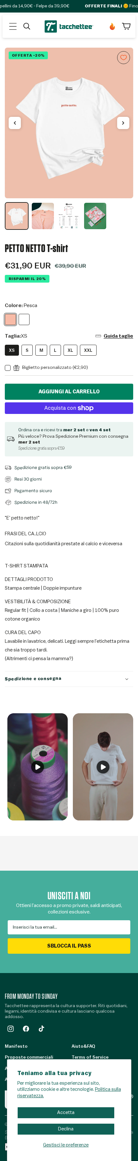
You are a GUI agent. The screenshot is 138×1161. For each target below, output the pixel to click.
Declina (65, 1129)
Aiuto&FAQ (83, 1046)
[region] (69, 139)
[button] (13, 26)
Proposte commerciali (29, 1057)
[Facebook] (26, 1029)
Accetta (65, 1112)
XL (70, 350)
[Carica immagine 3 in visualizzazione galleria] (69, 216)
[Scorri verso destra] (123, 123)
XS (12, 350)
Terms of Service (90, 1057)
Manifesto (16, 1046)
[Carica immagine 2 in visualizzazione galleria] (43, 216)
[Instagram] (10, 1029)
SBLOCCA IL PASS (69, 946)
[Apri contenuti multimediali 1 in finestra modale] (69, 123)
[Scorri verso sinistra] (15, 123)
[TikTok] (41, 1029)
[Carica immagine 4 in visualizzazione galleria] (95, 216)
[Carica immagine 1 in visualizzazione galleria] (17, 216)
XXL (88, 350)
